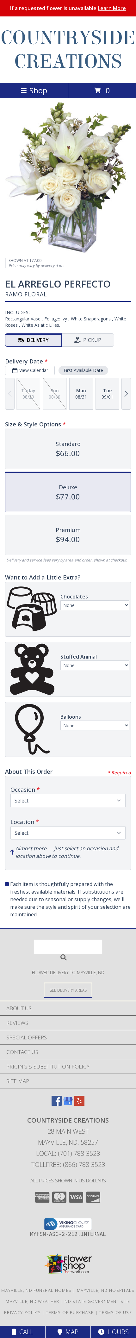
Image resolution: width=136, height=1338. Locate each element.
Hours (116, 1332)
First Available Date (83, 370)
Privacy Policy (22, 1312)
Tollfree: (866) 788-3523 (68, 1164)
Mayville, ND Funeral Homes (36, 1290)
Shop (38, 90)
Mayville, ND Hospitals (106, 1290)
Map (70, 1332)
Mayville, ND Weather (32, 1301)
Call (24, 1332)
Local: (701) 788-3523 (68, 1153)
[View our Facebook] (57, 1103)
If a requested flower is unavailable (68, 8)
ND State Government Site (97, 1301)
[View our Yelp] (79, 1103)
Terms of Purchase (70, 1312)
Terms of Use (115, 1312)
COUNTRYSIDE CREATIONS (68, 49)
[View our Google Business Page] (68, 1103)
